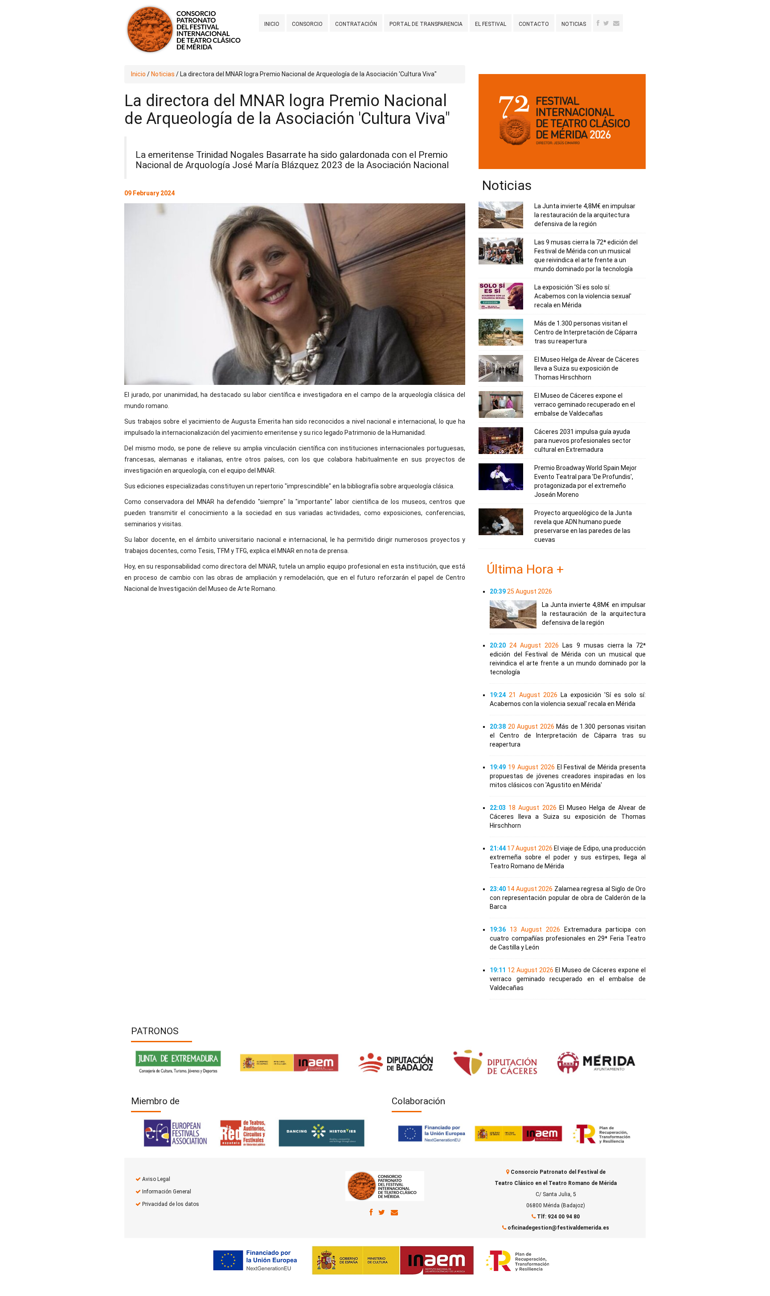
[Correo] (394, 1212)
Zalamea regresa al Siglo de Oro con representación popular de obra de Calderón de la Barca (568, 897)
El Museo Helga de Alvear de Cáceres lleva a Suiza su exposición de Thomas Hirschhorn (586, 368)
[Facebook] (598, 23)
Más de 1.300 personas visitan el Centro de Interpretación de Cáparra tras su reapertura (585, 332)
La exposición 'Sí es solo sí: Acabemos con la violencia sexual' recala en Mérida (582, 296)
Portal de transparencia (426, 24)
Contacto (534, 24)
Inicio (271, 24)
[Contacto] (616, 23)
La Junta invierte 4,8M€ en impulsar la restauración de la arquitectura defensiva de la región (584, 214)
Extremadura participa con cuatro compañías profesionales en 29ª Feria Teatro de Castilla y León (568, 938)
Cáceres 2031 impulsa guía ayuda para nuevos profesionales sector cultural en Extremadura (582, 440)
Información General (166, 1192)
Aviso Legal (156, 1179)
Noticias (573, 24)
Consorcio (307, 24)
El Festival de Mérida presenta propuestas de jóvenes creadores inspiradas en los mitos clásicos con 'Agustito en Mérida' (568, 776)
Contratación (356, 24)
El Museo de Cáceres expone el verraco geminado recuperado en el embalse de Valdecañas (584, 404)
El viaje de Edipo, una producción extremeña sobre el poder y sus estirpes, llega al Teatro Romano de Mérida (568, 857)
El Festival (490, 24)
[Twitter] (606, 23)
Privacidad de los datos (170, 1204)
